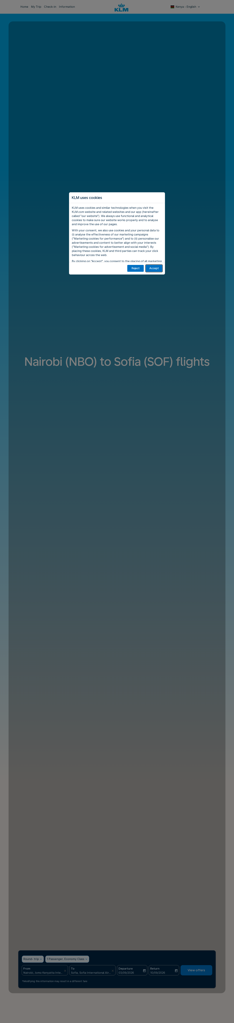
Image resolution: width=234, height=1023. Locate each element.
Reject (136, 268)
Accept (154, 268)
